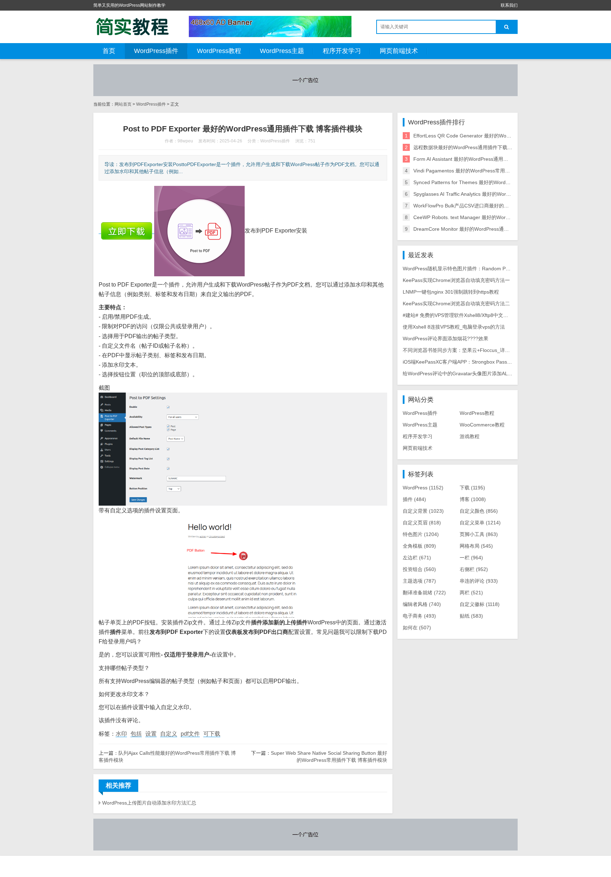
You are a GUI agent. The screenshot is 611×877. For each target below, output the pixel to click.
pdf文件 (190, 734)
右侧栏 (474, 569)
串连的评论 (479, 581)
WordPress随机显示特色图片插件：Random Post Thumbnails (471, 268)
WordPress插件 (156, 50)
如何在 (417, 627)
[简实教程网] (132, 26)
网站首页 (123, 104)
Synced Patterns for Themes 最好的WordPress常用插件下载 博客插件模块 (496, 182)
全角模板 (419, 546)
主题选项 (419, 581)
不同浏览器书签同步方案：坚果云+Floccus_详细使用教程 (466, 350)
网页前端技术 (399, 50)
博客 (473, 499)
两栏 (471, 592)
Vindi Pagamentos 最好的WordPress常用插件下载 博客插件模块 (484, 170)
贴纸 (471, 616)
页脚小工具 (479, 534)
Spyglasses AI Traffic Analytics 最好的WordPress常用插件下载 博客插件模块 (497, 194)
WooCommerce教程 (482, 425)
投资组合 (419, 569)
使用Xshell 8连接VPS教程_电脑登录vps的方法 (454, 327)
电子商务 (419, 616)
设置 (151, 734)
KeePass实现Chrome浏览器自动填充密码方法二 (456, 303)
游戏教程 (469, 436)
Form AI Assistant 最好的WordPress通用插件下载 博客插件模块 (483, 159)
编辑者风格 (422, 604)
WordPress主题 (282, 50)
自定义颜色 (479, 511)
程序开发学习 (342, 50)
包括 (136, 734)
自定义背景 (423, 511)
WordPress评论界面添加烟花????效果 (445, 338)
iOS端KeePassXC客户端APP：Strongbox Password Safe (466, 362)
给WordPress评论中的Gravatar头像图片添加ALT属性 (461, 373)
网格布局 (476, 546)
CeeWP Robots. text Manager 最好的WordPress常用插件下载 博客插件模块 (497, 217)
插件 (414, 499)
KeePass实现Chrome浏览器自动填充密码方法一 (456, 280)
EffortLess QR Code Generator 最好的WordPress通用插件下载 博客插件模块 (498, 136)
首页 (109, 50)
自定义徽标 (480, 604)
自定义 (168, 734)
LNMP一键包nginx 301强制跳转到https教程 (451, 292)
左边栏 (417, 557)
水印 (121, 734)
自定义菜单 (480, 522)
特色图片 (421, 534)
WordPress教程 (219, 50)
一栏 (471, 557)
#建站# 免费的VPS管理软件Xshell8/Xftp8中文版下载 (460, 315)
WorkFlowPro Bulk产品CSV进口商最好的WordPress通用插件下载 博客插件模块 (501, 205)
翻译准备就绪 (424, 592)
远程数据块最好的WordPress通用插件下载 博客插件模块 (476, 147)
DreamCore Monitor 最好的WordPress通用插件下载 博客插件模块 (486, 229)
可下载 (211, 734)
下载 (472, 487)
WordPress (423, 487)
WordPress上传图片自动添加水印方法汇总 (149, 803)
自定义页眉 (422, 522)
